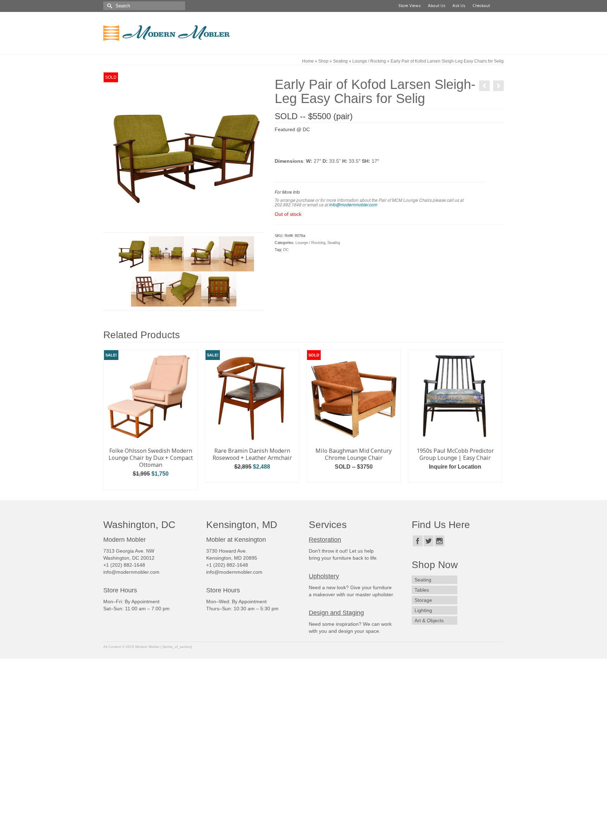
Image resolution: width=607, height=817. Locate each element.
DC (286, 249)
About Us (435, 5)
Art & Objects (429, 620)
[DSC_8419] (201, 253)
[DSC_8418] (183, 288)
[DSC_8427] (148, 288)
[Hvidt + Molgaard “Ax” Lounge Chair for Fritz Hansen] (484, 86)
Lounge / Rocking (310, 242)
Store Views (408, 5)
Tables (422, 590)
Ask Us (457, 5)
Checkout (480, 5)
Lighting (423, 610)
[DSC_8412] (184, 152)
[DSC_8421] (236, 253)
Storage (423, 600)
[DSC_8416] (131, 253)
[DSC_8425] (218, 288)
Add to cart (150, 484)
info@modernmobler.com (353, 204)
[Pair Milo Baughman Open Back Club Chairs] (498, 86)
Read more (354, 477)
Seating (333, 242)
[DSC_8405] (166, 253)
